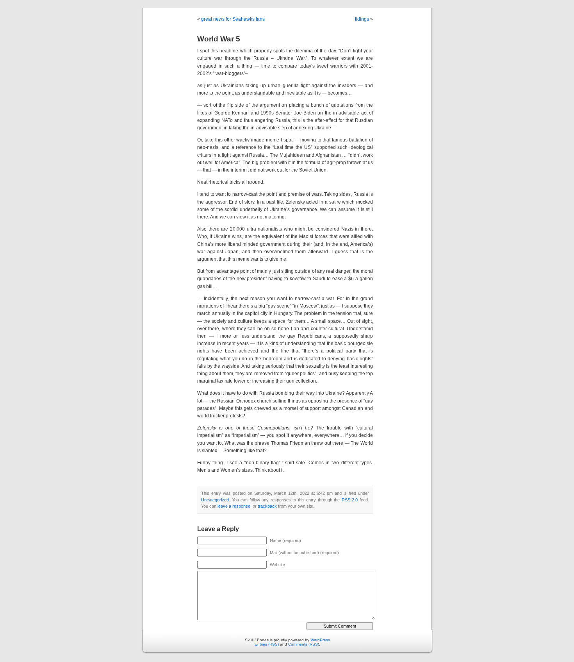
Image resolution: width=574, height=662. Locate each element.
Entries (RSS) (267, 644)
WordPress (320, 640)
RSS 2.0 (350, 499)
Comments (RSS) (303, 644)
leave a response (233, 506)
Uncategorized (215, 499)
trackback (267, 506)
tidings (362, 19)
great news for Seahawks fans (233, 19)
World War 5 (218, 39)
